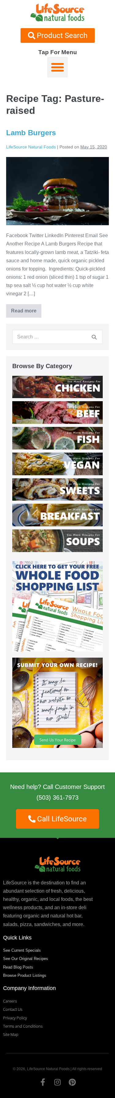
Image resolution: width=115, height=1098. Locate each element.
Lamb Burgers (31, 133)
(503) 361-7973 (57, 797)
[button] (57, 67)
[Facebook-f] (43, 1082)
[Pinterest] (72, 1082)
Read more (26, 308)
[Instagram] (57, 1082)
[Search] (94, 336)
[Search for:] (57, 336)
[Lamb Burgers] (57, 191)
